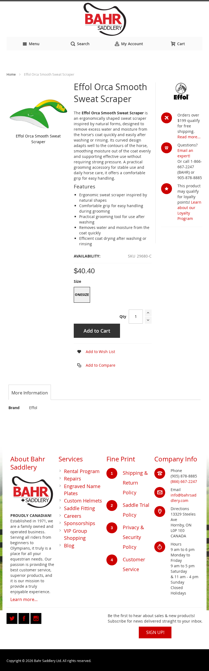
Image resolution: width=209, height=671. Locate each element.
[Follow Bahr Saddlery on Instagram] (35, 617)
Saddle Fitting (79, 508)
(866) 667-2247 (184, 481)
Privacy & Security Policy (133, 537)
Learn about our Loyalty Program (189, 210)
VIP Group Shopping (75, 534)
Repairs (72, 478)
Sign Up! (155, 632)
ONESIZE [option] (82, 294)
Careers (72, 516)
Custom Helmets (83, 500)
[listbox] (113, 295)
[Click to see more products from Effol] (181, 91)
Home (11, 74)
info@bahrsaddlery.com (183, 497)
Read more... (189, 136)
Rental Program (82, 471)
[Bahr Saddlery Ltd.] (104, 20)
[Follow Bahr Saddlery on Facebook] (24, 617)
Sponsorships (79, 523)
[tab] (29, 393)
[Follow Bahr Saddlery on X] (13, 617)
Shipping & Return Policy (135, 483)
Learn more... (24, 599)
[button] (94, 351)
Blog (69, 545)
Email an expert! (185, 153)
